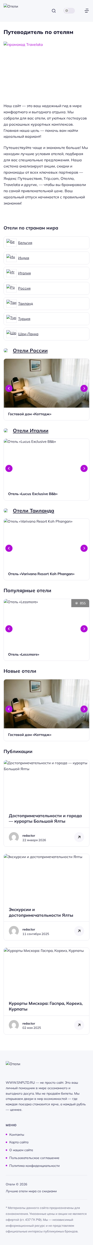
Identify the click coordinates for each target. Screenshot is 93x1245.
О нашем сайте (21, 1150)
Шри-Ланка (28, 334)
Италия (24, 273)
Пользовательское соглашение (34, 1158)
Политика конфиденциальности (34, 1165)
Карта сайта (18, 1142)
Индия (23, 258)
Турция (24, 318)
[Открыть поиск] (53, 10)
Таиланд (25, 303)
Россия (24, 288)
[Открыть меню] (86, 10)
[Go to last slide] (9, 388)
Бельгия (25, 242)
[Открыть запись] (46, 389)
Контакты (16, 1134)
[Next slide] (84, 388)
